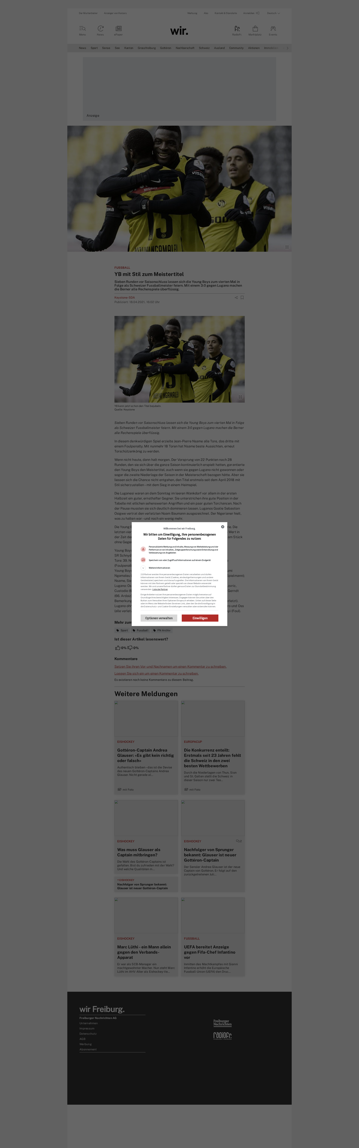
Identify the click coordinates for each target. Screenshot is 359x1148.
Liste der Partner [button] (160, 589)
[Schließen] (222, 526)
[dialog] (179, 574)
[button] (179, 568)
